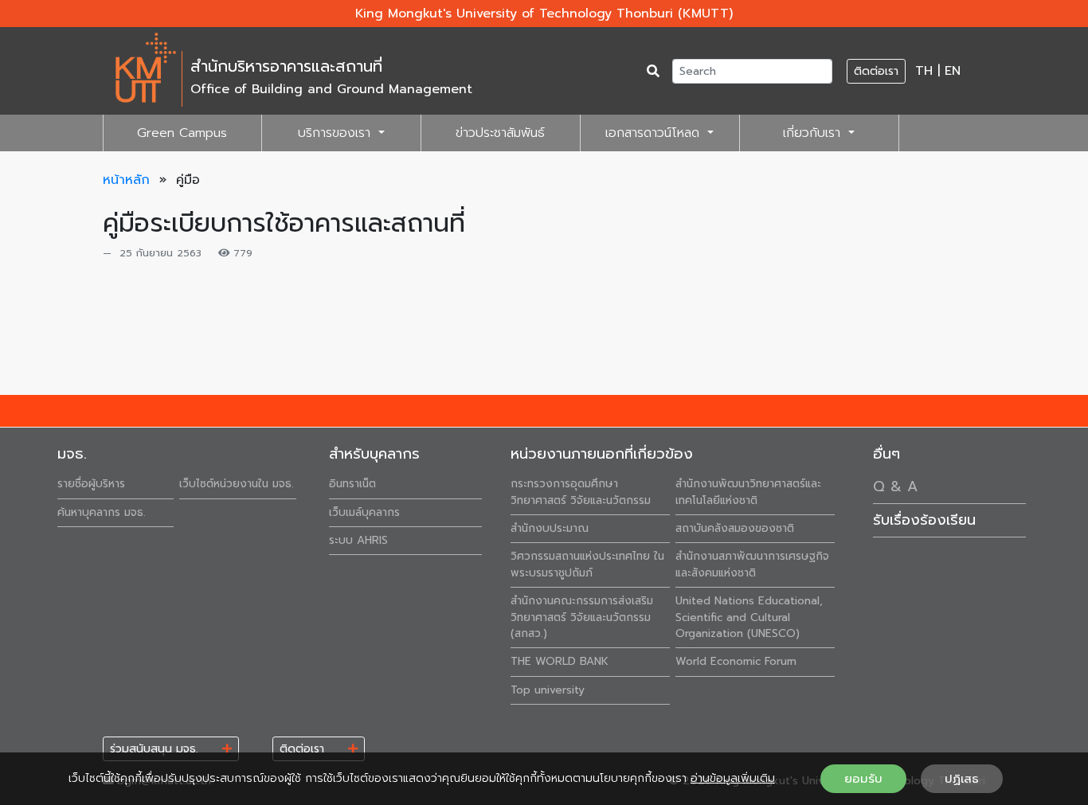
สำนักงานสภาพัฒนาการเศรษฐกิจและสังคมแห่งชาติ (752, 564)
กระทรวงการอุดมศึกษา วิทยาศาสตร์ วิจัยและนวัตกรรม (581, 491)
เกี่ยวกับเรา (814, 133)
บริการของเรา (336, 133)
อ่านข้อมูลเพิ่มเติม (733, 778)
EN (953, 70)
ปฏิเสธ (962, 778)
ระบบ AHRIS (358, 540)
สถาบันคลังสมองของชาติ (734, 528)
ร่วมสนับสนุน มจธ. (166, 749)
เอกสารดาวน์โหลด (654, 133)
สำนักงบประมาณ (550, 528)
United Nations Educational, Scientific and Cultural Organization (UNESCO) (749, 617)
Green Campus (182, 133)
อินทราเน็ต (352, 483)
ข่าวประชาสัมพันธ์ (500, 133)
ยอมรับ (863, 778)
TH (924, 70)
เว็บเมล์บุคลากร (364, 512)
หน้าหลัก (126, 180)
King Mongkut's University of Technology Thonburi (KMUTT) (544, 13)
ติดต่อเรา (876, 71)
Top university (548, 690)
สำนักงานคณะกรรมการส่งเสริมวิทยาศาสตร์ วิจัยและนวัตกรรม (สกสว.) (582, 617)
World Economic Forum (735, 661)
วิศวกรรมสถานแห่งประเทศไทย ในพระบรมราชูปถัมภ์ (587, 564)
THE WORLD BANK (560, 661)
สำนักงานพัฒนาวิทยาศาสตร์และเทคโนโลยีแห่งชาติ (748, 491)
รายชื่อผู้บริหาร (91, 483)
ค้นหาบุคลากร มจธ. (101, 512)
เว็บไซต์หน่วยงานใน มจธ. (236, 483)
